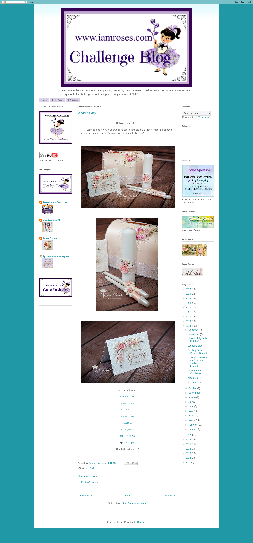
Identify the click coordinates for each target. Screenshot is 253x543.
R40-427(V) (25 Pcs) (127, 436)
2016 (189, 439)
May (190, 411)
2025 (189, 294)
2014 (189, 448)
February (193, 424)
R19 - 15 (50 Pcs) (127, 410)
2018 (189, 326)
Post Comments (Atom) (134, 503)
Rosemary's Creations (54, 202)
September (194, 393)
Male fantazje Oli (51, 220)
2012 (189, 458)
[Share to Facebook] (133, 463)
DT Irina (90, 468)
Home (44, 100)
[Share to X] (130, 463)
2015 (189, 444)
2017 (189, 435)
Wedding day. (195, 345)
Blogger (141, 522)
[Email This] (125, 463)
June (191, 406)
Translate (206, 117)
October (192, 388)
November (194, 334)
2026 (189, 289)
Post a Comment (89, 482)
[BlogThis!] (127, 463)
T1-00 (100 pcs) (127, 423)
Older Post (169, 495)
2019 (189, 321)
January (192, 429)
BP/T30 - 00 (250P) (127, 397)
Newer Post (86, 495)
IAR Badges (73, 100)
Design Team (57, 100)
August (192, 397)
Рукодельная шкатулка (55, 256)
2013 (189, 453)
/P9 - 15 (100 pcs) (128, 443)
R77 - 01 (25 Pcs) (127, 403)
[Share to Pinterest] (136, 463)
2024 (189, 298)
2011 (188, 462)
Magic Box (193, 378)
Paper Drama (49, 238)
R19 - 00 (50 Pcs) (127, 416)
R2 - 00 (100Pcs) (127, 429)
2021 (189, 312)
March (191, 420)
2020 (189, 316)
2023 (189, 303)
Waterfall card (195, 382)
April (191, 415)
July (190, 402)
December (194, 330)
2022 (189, 307)
